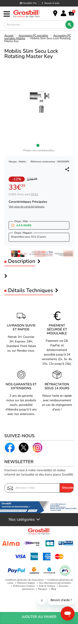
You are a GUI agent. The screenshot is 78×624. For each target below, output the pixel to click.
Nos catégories (22, 519)
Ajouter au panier (39, 617)
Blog (53, 589)
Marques (42, 589)
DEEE (34, 194)
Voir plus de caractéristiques (26, 206)
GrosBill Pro (30, 3)
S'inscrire (68, 488)
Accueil (8, 35)
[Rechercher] (69, 24)
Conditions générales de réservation (24, 579)
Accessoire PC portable (33, 35)
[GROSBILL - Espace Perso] (63, 13)
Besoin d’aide (51, 3)
